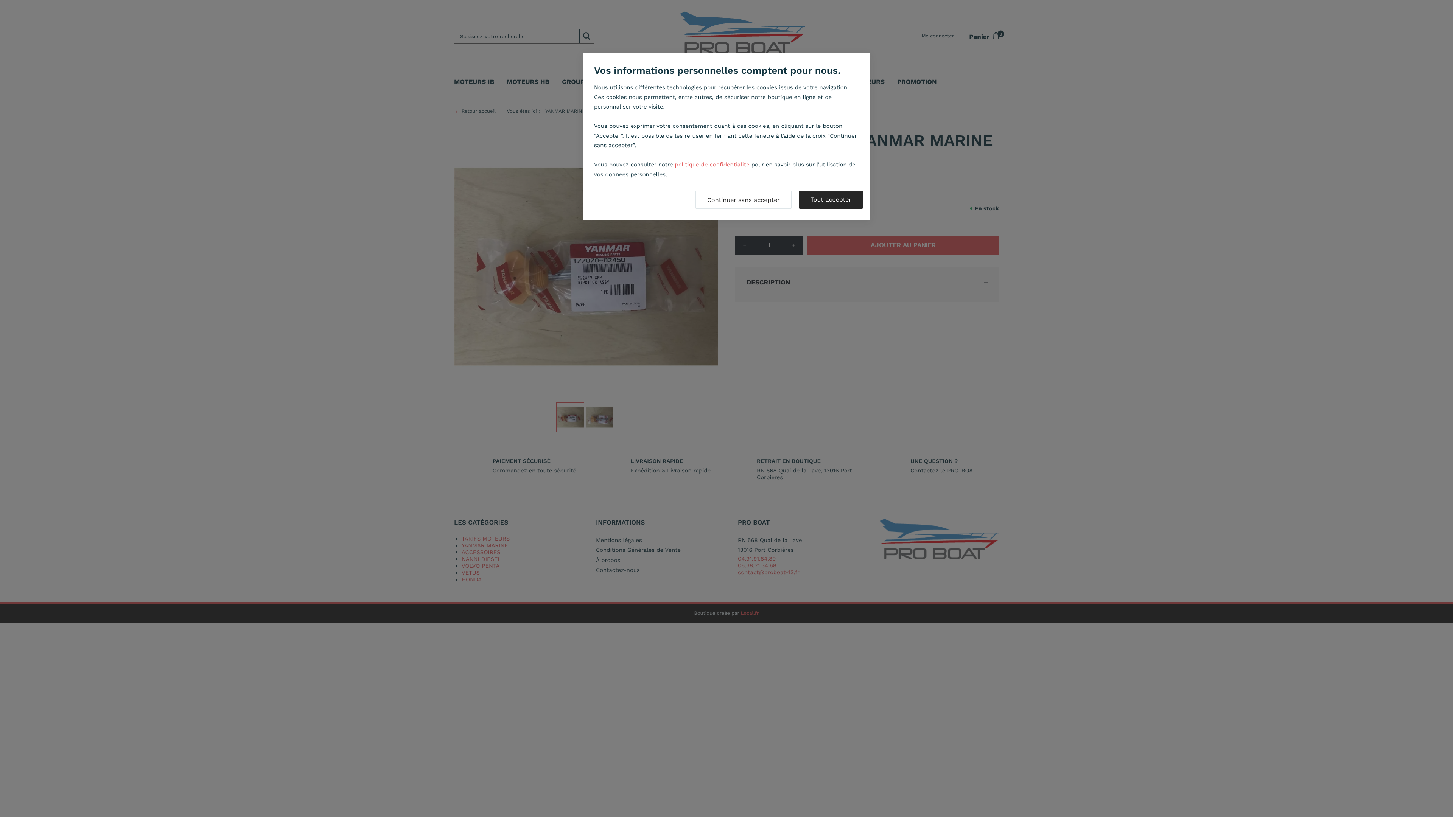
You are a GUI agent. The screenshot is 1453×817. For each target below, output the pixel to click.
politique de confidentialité (712, 164)
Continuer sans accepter (743, 199)
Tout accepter (831, 199)
